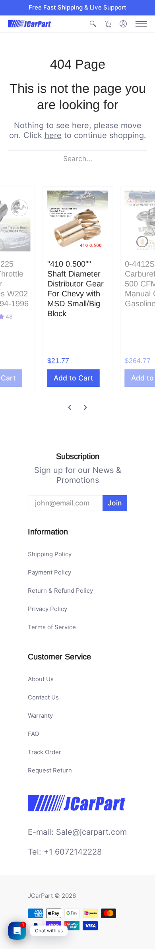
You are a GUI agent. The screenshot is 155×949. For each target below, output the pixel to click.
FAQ (33, 734)
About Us (41, 679)
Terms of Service (52, 627)
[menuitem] (93, 24)
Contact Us (43, 697)
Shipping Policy (50, 554)
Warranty (40, 715)
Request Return (50, 770)
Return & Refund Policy (60, 590)
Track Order (44, 752)
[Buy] (77, 220)
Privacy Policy (47, 609)
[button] (93, 24)
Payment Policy (49, 572)
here (53, 135)
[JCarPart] (30, 23)
